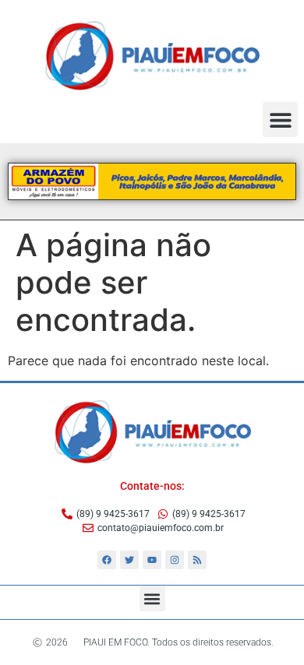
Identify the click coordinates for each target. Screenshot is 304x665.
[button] (280, 119)
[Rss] (197, 560)
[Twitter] (129, 560)
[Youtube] (152, 560)
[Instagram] (174, 560)
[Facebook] (106, 560)
